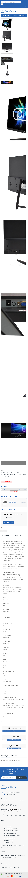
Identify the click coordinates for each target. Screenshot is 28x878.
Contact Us (13, 855)
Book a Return (21, 855)
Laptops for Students (9, 838)
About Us (7, 855)
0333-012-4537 (12, 794)
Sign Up (21, 777)
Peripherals (10, 847)
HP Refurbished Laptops (10, 833)
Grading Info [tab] (17, 535)
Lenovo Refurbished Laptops (11, 830)
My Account (4, 867)
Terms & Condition (6, 860)
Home (4, 15)
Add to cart (9, 522)
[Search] (2, 4)
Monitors (9, 15)
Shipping (14, 857)
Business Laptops (8, 840)
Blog (2, 855)
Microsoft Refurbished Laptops (12, 835)
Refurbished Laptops (6, 826)
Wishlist (7, 481)
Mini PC (15, 845)
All (1, 823)
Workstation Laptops (9, 843)
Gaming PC (21, 845)
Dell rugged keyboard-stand (17, 502)
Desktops (3, 845)
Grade (4, 486)
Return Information (6, 857)
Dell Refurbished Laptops (10, 828)
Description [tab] (5, 535)
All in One (9, 845)
